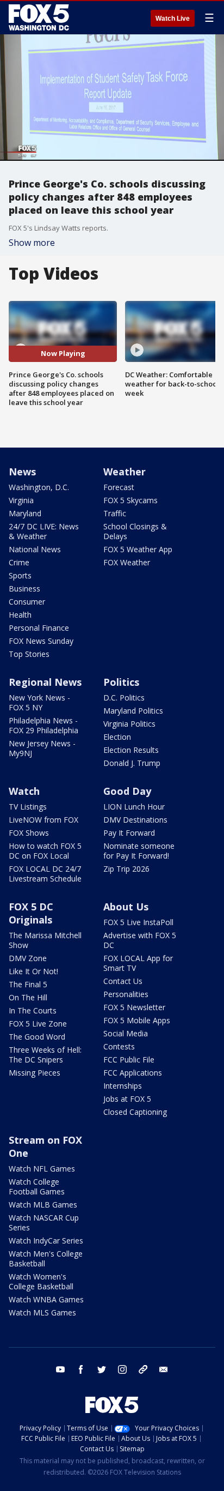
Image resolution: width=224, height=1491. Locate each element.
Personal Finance (39, 628)
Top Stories (29, 654)
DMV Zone (28, 958)
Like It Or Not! (33, 971)
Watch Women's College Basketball (41, 1281)
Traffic (114, 513)
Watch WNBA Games (46, 1299)
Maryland (25, 513)
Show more (32, 243)
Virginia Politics (129, 724)
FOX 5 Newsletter (134, 1007)
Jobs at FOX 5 (127, 1099)
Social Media (125, 1033)
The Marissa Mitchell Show (45, 940)
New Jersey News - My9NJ (42, 748)
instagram (122, 1369)
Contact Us (122, 981)
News (22, 471)
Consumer (27, 601)
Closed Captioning (135, 1112)
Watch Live (172, 18)
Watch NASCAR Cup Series (44, 1222)
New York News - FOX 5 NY (39, 702)
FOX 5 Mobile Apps (136, 1020)
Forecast (118, 487)
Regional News (45, 682)
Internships (122, 1085)
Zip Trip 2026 (126, 869)
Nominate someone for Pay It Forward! (139, 851)
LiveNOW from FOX (43, 819)
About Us (125, 906)
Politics (121, 682)
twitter (101, 1369)
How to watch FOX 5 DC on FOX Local (45, 851)
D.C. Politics (124, 697)
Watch (24, 791)
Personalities (125, 994)
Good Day (127, 791)
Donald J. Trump (131, 763)
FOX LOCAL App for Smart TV (138, 963)
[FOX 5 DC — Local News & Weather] (40, 17)
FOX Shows (29, 833)
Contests (119, 1046)
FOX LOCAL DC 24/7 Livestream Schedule (45, 874)
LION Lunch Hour (134, 806)
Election (117, 737)
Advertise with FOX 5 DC (139, 940)
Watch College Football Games (37, 1186)
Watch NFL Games (42, 1168)
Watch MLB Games (43, 1204)
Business (24, 588)
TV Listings (28, 806)
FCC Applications (132, 1072)
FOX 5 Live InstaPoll (138, 922)
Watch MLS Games (42, 1312)
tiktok (143, 1369)
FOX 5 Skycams (130, 500)
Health (20, 614)
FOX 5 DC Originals (31, 913)
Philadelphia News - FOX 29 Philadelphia (43, 725)
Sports (20, 575)
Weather (124, 471)
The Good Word (37, 1036)
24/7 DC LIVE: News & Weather (44, 531)
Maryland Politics (133, 710)
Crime (19, 562)
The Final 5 (28, 984)
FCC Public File (128, 1059)
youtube (60, 1369)
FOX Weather (126, 562)
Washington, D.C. (39, 487)
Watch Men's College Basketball (46, 1258)
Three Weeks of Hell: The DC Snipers (45, 1055)
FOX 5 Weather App (137, 549)
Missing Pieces (34, 1072)
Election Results (131, 750)
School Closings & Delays (135, 531)
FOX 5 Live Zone (38, 1023)
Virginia (21, 500)
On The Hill (28, 997)
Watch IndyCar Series (46, 1240)
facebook (81, 1369)
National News (35, 549)
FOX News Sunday (41, 641)
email (163, 1369)
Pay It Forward (129, 833)
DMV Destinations (135, 819)
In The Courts (33, 1010)
